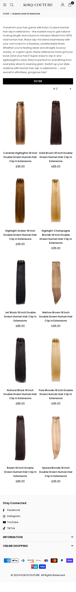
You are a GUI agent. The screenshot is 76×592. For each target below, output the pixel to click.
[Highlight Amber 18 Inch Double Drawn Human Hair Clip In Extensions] (20, 201)
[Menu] (4, 5)
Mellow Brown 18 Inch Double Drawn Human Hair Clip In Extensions (55, 316)
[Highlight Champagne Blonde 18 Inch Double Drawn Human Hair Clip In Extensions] (56, 201)
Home (6, 13)
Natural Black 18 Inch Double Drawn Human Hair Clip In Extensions (20, 394)
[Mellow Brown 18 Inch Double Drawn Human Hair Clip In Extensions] (56, 283)
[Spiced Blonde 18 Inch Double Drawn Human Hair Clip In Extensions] (56, 438)
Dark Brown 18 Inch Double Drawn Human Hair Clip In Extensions (55, 157)
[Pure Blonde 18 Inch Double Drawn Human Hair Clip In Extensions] (56, 360)
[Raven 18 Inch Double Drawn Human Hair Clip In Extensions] (20, 438)
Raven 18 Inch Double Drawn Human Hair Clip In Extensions (20, 472)
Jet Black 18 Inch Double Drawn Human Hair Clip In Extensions (20, 316)
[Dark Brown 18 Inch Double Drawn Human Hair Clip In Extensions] (56, 123)
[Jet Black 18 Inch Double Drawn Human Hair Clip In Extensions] (20, 283)
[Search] (11, 5)
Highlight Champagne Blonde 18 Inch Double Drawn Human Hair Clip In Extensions (56, 237)
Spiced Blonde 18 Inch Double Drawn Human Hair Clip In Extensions (55, 472)
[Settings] (62, 4)
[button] (69, 4)
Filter (38, 81)
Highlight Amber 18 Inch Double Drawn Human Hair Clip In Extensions (20, 235)
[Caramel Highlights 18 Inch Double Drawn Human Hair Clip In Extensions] (20, 123)
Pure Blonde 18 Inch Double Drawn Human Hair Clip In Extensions (56, 394)
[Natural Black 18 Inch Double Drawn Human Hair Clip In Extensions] (20, 360)
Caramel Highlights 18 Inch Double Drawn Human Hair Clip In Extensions (20, 157)
